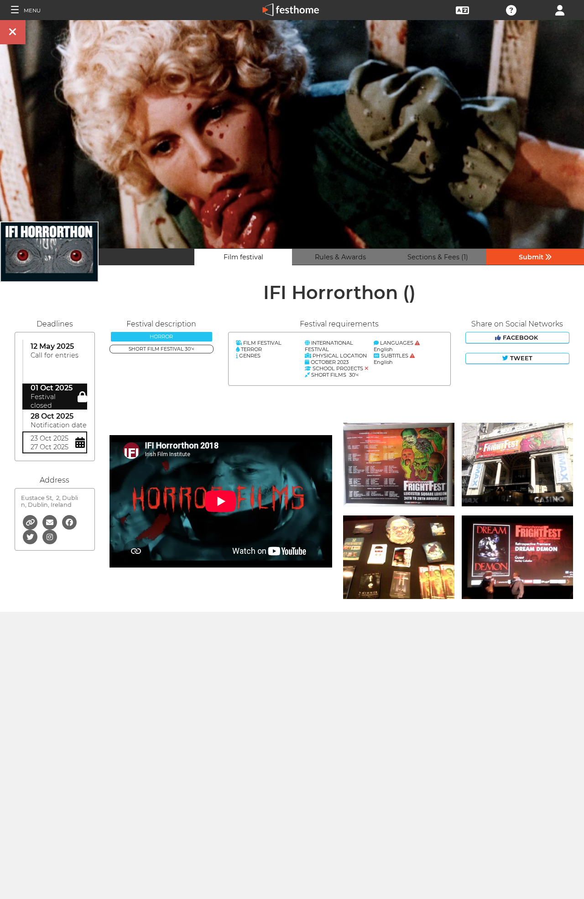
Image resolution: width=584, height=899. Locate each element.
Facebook (520, 337)
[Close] (13, 32)
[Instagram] (50, 536)
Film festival (243, 257)
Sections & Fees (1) (437, 257)
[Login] (559, 9)
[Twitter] (31, 536)
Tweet (520, 358)
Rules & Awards (340, 257)
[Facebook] (69, 521)
